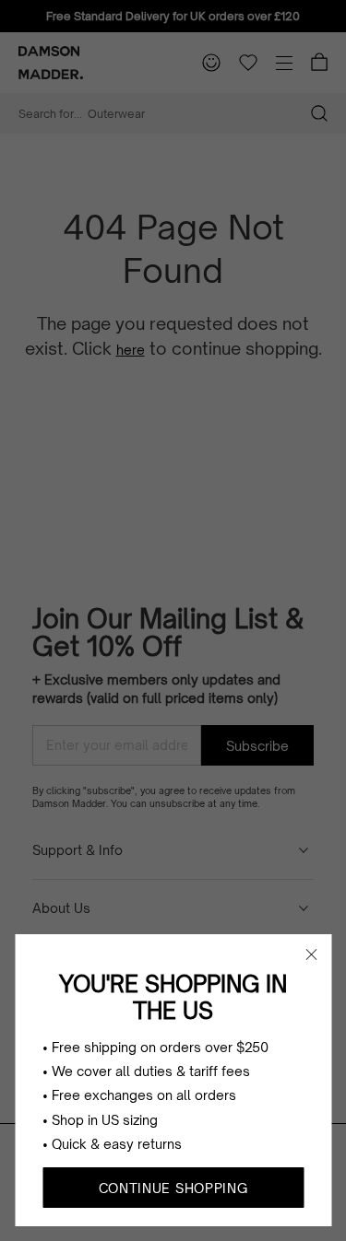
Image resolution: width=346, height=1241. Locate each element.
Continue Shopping (173, 1188)
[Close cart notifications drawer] (310, 954)
